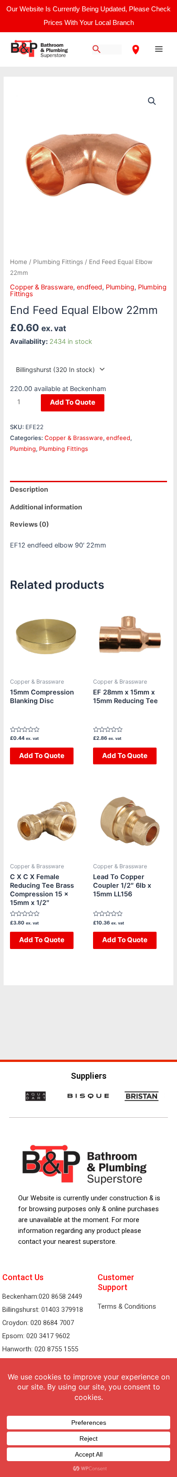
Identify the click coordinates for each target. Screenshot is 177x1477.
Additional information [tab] (46, 507)
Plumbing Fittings (58, 261)
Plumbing (120, 287)
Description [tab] (29, 489)
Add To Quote (72, 402)
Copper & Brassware (41, 287)
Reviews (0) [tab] (29, 524)
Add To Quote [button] (41, 755)
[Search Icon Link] (96, 49)
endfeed (89, 287)
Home (18, 261)
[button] (152, 101)
